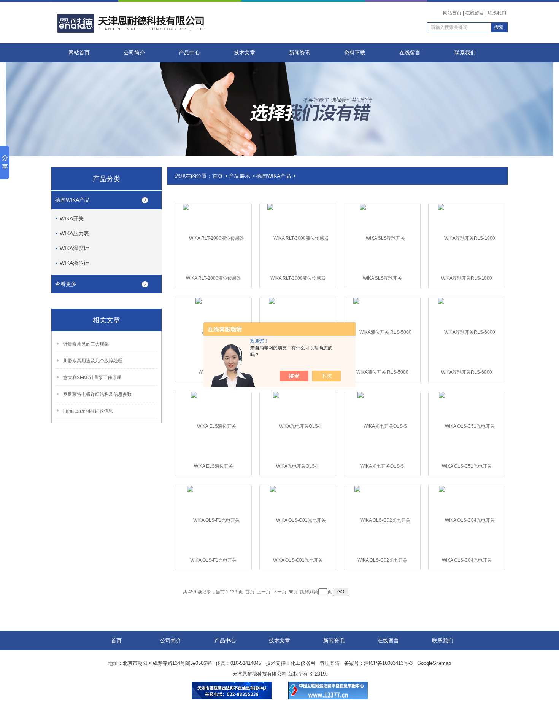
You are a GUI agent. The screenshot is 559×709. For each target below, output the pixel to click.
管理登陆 (330, 663)
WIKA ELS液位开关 (213, 466)
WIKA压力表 (74, 233)
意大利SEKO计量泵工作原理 (92, 377)
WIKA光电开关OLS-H (298, 466)
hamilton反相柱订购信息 (88, 411)
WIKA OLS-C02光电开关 (382, 560)
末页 (293, 591)
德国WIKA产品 (72, 200)
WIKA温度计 (74, 248)
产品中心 (189, 53)
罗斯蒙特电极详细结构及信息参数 (97, 394)
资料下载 (354, 53)
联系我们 (497, 13)
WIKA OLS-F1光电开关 (213, 560)
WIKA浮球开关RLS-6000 (466, 372)
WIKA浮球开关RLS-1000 (466, 278)
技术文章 (244, 53)
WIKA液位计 (74, 263)
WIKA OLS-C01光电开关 (298, 560)
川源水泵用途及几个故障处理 (92, 360)
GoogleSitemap (434, 663)
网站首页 (452, 13)
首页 (217, 176)
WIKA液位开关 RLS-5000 (382, 372)
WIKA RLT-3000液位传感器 (298, 278)
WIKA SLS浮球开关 (382, 278)
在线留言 (474, 13)
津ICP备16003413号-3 (388, 663)
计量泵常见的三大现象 (86, 344)
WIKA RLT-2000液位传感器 (213, 278)
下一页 (279, 591)
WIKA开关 (72, 218)
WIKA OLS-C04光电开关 (467, 560)
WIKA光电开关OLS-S (382, 466)
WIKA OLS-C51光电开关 (467, 466)
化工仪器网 (303, 663)
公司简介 (134, 53)
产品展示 (239, 176)
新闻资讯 (299, 53)
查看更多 (65, 284)
